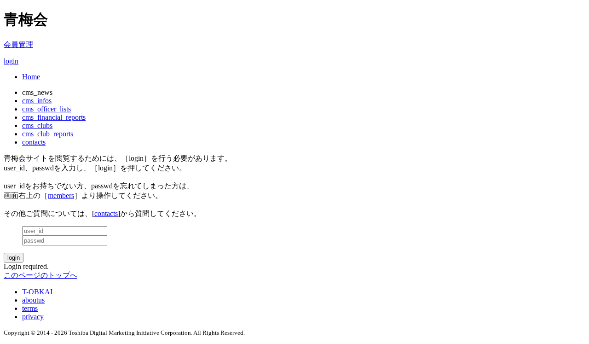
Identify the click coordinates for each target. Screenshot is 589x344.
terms (30, 308)
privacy (33, 317)
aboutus (33, 300)
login (11, 61)
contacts (34, 142)
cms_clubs (37, 125)
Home (31, 77)
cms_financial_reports (54, 117)
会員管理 (18, 44)
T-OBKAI (37, 292)
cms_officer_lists (46, 109)
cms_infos (37, 101)
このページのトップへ (40, 275)
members (61, 195)
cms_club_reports (47, 134)
